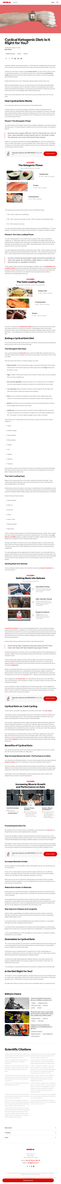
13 (53, 839)
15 (55, 928)
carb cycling (48, 710)
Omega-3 (45, 367)
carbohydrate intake (25, 326)
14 (32, 922)
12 (54, 769)
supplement (14, 665)
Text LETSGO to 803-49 (33, 1160)
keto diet (34, 141)
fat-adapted (13, 739)
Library (15, 2)
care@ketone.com (33, 1163)
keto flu (49, 830)
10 (50, 761)
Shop (52, 2)
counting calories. (32, 71)
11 (53, 769)
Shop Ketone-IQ (28, 1180)
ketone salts (21, 678)
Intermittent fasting (11, 628)
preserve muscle (10, 762)
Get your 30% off (50, 153)
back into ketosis (46, 568)
